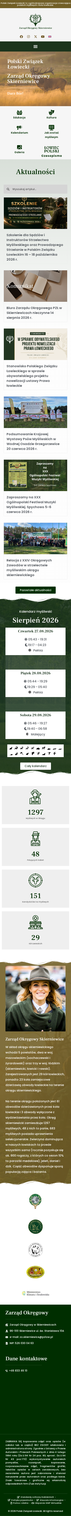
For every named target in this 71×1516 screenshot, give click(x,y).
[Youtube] (43, 36)
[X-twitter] (35, 36)
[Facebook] (21, 36)
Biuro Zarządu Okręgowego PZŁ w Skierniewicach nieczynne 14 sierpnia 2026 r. (34, 313)
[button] (35, 46)
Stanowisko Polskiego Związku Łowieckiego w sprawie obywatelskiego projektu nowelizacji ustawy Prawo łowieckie (32, 376)
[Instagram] (28, 36)
